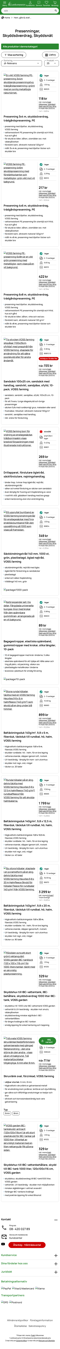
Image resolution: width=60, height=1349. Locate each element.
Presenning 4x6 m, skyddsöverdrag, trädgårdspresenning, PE (26, 207)
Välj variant (49, 1040)
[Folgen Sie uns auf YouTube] (3, 1245)
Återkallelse (20, 1326)
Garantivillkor (21, 1340)
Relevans (10, 62)
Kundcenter (15, 1238)
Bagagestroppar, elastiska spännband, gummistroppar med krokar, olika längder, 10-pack (30, 645)
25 (50, 62)
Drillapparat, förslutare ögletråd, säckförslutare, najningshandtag (24, 474)
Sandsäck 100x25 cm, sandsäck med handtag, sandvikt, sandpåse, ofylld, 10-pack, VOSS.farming (29, 385)
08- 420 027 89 (19, 1229)
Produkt (50, 60)
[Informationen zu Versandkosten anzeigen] (11, 1302)
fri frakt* (50, 895)
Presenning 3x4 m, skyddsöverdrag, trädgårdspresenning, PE (26, 118)
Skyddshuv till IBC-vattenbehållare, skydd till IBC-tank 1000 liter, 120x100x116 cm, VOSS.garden (30, 1168)
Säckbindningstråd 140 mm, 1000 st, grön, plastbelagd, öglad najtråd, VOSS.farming (27, 557)
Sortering (8, 60)
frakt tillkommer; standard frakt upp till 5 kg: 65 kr (47, 104)
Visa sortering (15, 54)
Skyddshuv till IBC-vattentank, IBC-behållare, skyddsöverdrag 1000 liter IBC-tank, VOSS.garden (30, 996)
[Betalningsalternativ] (23, 1288)
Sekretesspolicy (37, 1326)
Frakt (33, 1335)
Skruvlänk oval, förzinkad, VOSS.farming (29, 1076)
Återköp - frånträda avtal (27, 1245)
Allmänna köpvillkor (17, 1320)
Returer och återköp (47, 1340)
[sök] (56, 11)
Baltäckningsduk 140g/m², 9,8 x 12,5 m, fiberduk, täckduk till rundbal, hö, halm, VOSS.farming (28, 825)
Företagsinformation (41, 1320)
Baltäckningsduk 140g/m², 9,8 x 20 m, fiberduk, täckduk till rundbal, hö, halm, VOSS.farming (28, 909)
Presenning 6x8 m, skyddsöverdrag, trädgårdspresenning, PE (26, 296)
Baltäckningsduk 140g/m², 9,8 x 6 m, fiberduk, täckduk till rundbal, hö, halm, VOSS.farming (28, 736)
